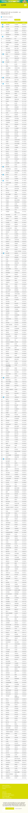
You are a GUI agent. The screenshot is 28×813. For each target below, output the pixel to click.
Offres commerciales (7, 797)
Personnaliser (18, 808)
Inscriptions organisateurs (8, 795)
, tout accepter (10, 808)
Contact (4, 788)
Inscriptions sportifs (6, 793)
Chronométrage (5, 796)
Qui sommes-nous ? (6, 787)
